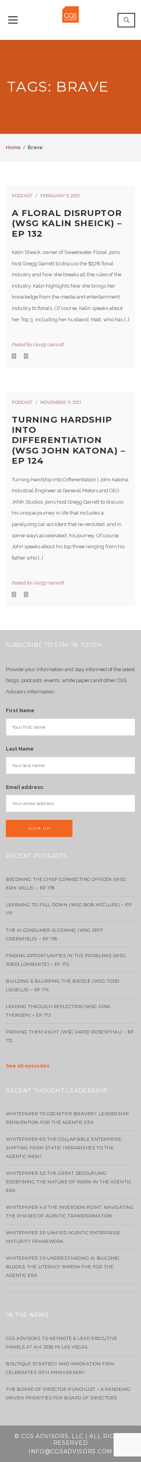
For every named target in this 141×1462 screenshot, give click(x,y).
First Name (20, 710)
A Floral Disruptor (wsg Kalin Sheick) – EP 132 (67, 223)
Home (13, 147)
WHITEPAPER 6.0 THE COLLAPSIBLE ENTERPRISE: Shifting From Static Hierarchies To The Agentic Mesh (64, 1147)
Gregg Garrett (48, 344)
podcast (22, 195)
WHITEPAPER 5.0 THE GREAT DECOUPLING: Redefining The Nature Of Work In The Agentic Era (68, 1181)
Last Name (20, 749)
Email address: (25, 787)
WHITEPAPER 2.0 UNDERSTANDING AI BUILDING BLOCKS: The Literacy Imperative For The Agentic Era (63, 1266)
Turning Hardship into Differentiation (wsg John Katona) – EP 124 (68, 440)
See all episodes (27, 1066)
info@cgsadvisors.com (70, 1451)
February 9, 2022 (60, 195)
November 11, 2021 (60, 402)
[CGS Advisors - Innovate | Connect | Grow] (70, 14)
